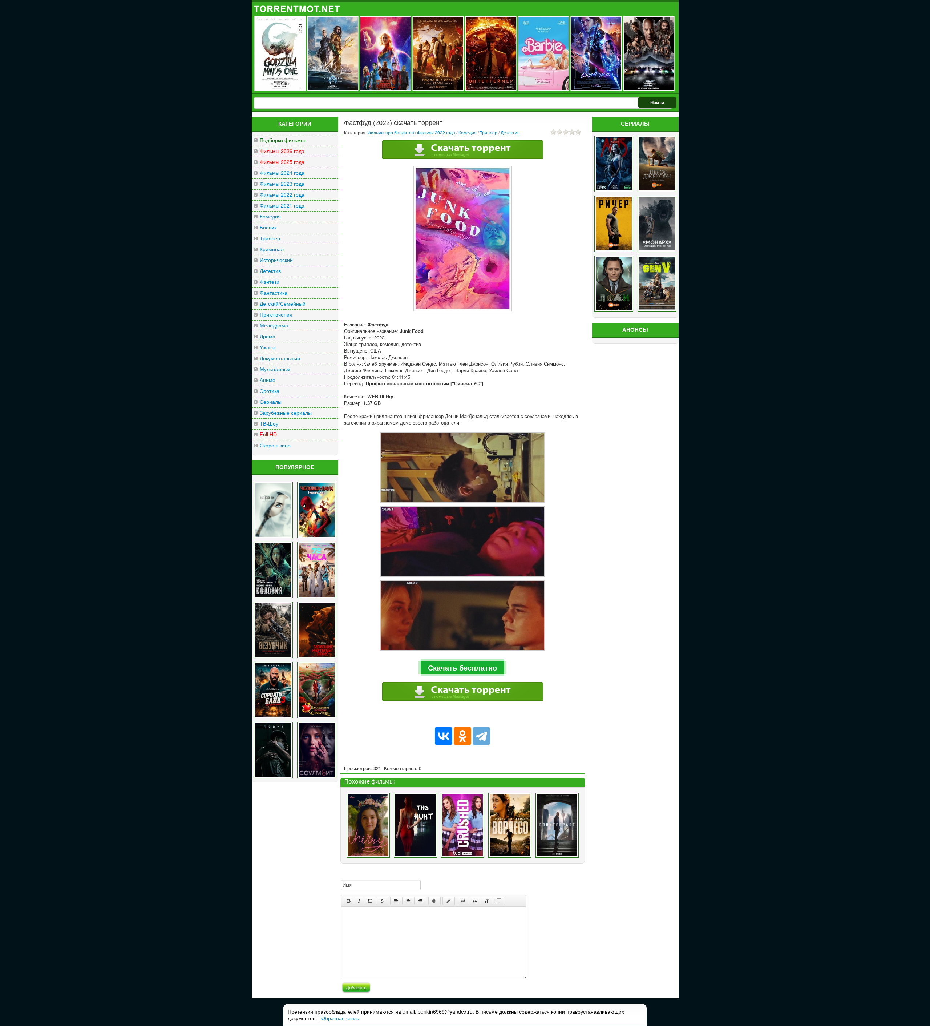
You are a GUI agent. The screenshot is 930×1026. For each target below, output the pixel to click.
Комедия (270, 216)
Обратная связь (340, 1018)
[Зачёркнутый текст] (382, 901)
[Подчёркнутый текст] (370, 901)
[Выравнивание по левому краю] (396, 901)
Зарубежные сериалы (286, 412)
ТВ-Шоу (269, 423)
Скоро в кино (275, 445)
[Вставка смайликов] (434, 901)
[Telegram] (481, 736)
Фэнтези (269, 281)
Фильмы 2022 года (282, 194)
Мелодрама (274, 325)
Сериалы (271, 401)
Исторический (276, 260)
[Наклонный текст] (359, 901)
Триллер (270, 238)
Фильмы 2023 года (282, 183)
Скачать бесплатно (462, 667)
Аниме (267, 380)
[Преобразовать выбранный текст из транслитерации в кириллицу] (487, 901)
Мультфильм (275, 369)
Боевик (268, 227)
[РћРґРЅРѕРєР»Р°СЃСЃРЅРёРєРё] (462, 736)
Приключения (276, 314)
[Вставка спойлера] (499, 901)
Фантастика (273, 292)
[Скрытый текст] (463, 901)
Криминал (272, 249)
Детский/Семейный (283, 303)
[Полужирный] (348, 901)
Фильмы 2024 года (282, 172)
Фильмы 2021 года (282, 205)
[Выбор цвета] (448, 901)
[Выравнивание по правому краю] (420, 901)
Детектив (270, 270)
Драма (267, 336)
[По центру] (408, 901)
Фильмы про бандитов (391, 132)
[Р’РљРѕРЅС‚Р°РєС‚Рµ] (443, 736)
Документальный (280, 358)
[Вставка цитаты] (475, 901)
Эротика (269, 390)
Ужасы (267, 347)
